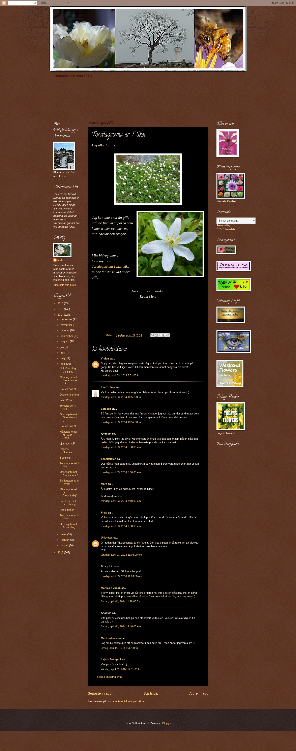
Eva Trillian (108, 387)
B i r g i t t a (108, 566)
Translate (230, 229)
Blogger (166, 723)
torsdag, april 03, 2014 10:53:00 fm (121, 397)
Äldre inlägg (198, 693)
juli (63, 347)
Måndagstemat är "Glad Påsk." (68, 434)
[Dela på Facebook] (164, 335)
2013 (61, 552)
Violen (105, 358)
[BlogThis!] (156, 335)
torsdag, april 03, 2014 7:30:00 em (121, 526)
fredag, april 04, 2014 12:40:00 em (121, 626)
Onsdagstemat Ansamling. (68, 526)
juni (63, 352)
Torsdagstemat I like (106, 266)
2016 (61, 303)
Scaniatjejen (108, 458)
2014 (61, 314)
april (63, 363)
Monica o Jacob (111, 587)
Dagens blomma (69, 394)
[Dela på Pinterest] (168, 335)
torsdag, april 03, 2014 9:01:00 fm (120, 375)
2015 (61, 309)
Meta (60, 260)
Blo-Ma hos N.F (69, 389)
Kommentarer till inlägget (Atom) (126, 701)
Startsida (150, 693)
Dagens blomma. (66, 450)
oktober (65, 330)
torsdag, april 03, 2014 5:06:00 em (121, 472)
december (67, 319)
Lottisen (106, 408)
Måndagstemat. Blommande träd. (69, 380)
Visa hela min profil (64, 284)
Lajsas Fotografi (111, 659)
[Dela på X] (160, 335)
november (67, 324)
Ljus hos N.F (67, 443)
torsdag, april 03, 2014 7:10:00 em (121, 500)
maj (63, 358)
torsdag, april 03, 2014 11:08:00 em (121, 554)
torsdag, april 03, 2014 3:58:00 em (121, 447)
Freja (104, 512)
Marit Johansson (111, 638)
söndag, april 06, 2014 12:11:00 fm (121, 669)
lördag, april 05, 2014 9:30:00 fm (120, 647)
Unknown (107, 537)
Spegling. (65, 457)
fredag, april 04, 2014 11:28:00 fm (120, 601)
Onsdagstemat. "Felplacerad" (69, 473)
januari (65, 545)
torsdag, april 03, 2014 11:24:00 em (121, 576)
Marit (104, 483)
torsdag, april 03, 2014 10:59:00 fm (121, 422)
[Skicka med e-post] (152, 335)
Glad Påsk (66, 400)
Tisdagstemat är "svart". (69, 482)
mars (64, 534)
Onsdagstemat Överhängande (69, 417)
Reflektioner (67, 509)
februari (65, 539)
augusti (65, 341)
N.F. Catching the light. (68, 370)
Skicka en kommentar (109, 676)
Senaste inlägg (100, 693)
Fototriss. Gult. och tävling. (68, 503)
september (67, 336)
